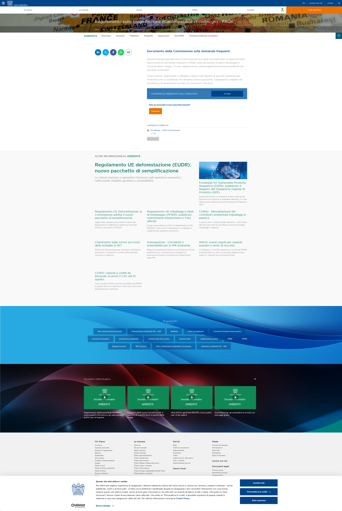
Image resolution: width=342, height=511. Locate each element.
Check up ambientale (196, 331)
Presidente (216, 453)
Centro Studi (179, 468)
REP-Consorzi (141, 346)
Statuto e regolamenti (103, 450)
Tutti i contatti (178, 460)
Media (215, 442)
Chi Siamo (100, 442)
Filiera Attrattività (141, 458)
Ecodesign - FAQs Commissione (165, 130)
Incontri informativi (97, 379)
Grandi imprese (140, 453)
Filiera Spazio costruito (143, 473)
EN (304, 3)
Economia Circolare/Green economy (227, 331)
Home (97, 29)
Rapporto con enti (119, 346)
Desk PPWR (179, 36)
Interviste (215, 450)
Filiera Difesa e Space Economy (146, 463)
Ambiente (114, 29)
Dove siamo (99, 458)
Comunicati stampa (220, 445)
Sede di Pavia (100, 471)
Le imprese (139, 442)
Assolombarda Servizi (181, 463)
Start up (137, 445)
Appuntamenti (163, 36)
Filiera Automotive (141, 460)
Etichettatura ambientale (128, 339)
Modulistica (134, 36)
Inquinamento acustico (209, 339)
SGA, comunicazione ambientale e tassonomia (173, 346)
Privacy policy (217, 470)
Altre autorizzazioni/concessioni (110, 331)
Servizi (104, 29)
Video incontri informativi (183, 458)
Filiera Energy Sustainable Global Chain (149, 471)
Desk (175, 445)
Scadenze (177, 453)
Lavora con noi (315, 3)
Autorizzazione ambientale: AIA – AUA (146, 331)
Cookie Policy (183, 498)
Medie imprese (139, 450)
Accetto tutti (259, 483)
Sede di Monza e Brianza (105, 468)
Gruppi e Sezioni (101, 473)
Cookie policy (217, 475)
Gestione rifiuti (185, 339)
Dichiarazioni (217, 448)
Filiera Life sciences (141, 468)
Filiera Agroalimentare (143, 455)
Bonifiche (174, 331)
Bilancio (98, 453)
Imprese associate (102, 448)
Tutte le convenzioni (181, 448)
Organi (97, 463)
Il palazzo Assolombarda (104, 460)
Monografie (148, 36)
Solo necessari (259, 500)
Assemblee (99, 455)
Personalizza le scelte (257, 491)
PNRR (230, 339)
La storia (98, 445)
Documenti (120, 36)
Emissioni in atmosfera (100, 339)
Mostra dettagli (103, 506)
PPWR (244, 339)
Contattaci (155, 111)
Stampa (154, 139)
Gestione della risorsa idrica (158, 339)
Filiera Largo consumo (143, 465)
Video (175, 455)
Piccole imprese (140, 448)
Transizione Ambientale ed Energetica (203, 36)
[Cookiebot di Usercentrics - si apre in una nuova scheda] (78, 506)
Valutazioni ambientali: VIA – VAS (214, 346)
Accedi (330, 3)
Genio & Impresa (218, 455)
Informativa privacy (220, 472)
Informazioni (125, 29)
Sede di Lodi (100, 465)
